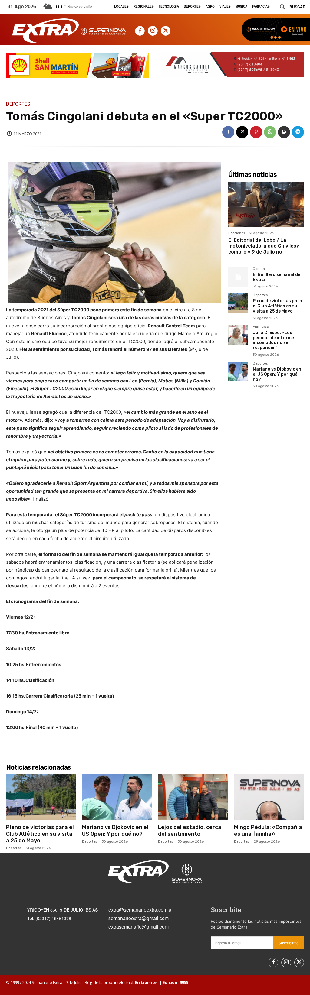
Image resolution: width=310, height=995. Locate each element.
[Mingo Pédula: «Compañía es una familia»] (269, 797)
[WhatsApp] (270, 132)
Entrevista (261, 327)
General (259, 269)
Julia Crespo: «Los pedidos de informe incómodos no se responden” (273, 340)
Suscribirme (288, 943)
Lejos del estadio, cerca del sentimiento (189, 830)
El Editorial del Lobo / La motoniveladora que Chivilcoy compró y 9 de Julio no (263, 245)
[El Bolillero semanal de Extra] (238, 277)
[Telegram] (298, 132)
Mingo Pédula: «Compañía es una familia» (268, 830)
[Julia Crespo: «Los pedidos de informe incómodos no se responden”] (238, 335)
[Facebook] (140, 31)
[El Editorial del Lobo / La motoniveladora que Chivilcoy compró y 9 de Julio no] (266, 204)
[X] (165, 31)
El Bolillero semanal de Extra (276, 277)
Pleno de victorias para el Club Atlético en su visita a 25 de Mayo (277, 306)
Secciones (236, 233)
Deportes (18, 104)
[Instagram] (152, 31)
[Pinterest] (256, 132)
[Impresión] (284, 132)
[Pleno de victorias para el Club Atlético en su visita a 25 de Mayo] (238, 303)
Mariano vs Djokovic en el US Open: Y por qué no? (277, 374)
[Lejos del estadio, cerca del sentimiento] (193, 797)
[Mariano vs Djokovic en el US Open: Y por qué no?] (238, 371)
